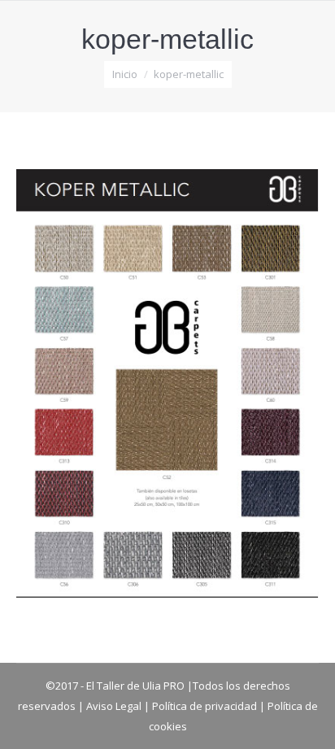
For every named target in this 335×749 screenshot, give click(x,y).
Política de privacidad (204, 706)
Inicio (124, 74)
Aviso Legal (113, 706)
